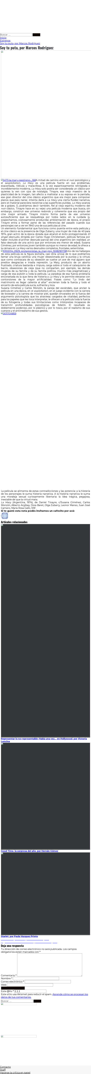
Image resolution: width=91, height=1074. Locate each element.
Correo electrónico (12, 981)
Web (3, 984)
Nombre (6, 978)
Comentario (9, 975)
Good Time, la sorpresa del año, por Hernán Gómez (29, 851)
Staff (3, 1069)
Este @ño (7, 991)
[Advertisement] (45, 16)
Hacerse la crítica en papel (15, 1072)
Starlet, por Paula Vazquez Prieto (19, 936)
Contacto (5, 1066)
